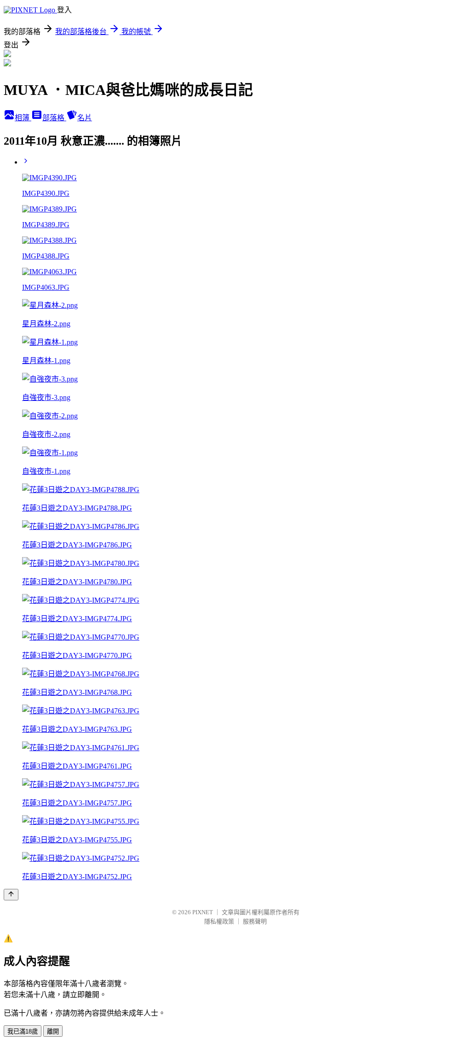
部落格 (54, 118)
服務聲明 (255, 921)
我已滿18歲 (22, 1031)
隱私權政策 (219, 921)
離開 (53, 1031)
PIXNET (202, 912)
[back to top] (11, 894)
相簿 (23, 118)
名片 (84, 118)
